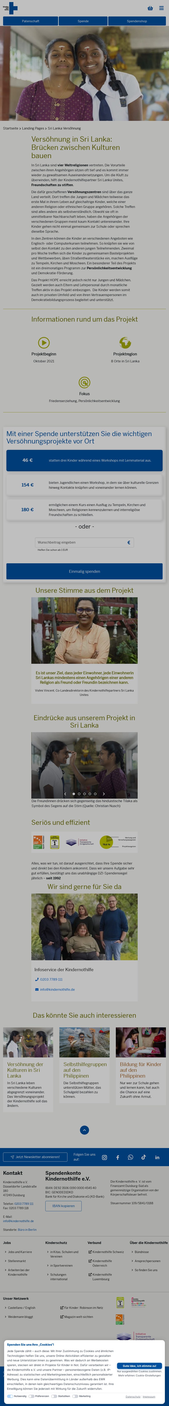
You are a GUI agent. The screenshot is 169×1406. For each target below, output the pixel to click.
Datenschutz (133, 1396)
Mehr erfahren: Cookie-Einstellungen (139, 1375)
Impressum (149, 1396)
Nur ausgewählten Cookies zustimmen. (139, 1371)
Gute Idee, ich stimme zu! (139, 1365)
